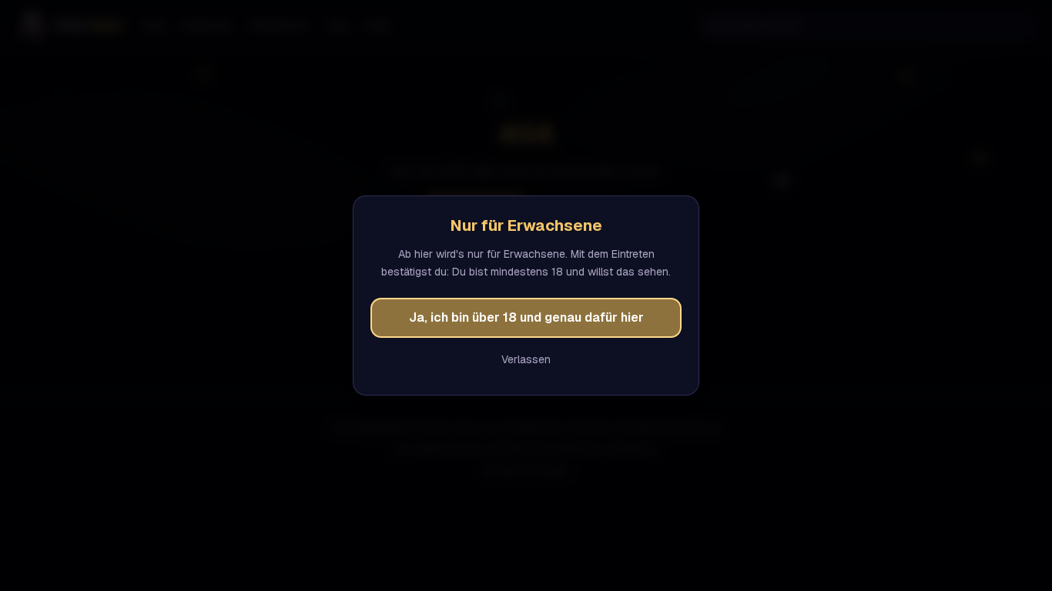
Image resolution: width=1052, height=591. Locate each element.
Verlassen (526, 359)
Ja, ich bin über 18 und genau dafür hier (526, 317)
